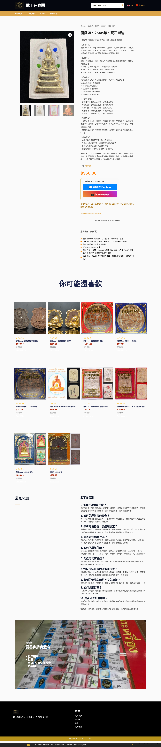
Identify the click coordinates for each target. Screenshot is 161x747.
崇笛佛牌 (90, 26)
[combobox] (107, 5)
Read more (21, 350)
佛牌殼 (77, 723)
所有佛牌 (78, 716)
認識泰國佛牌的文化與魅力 (91, 213)
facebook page (100, 194)
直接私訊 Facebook (100, 187)
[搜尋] (122, 5)
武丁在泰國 (35, 5)
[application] (23, 13)
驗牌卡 (77, 719)
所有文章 (78, 727)
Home (82, 26)
